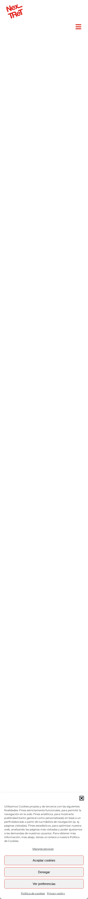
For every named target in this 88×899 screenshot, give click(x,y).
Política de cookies (33, 893)
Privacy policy (56, 893)
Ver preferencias (44, 884)
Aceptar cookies (44, 860)
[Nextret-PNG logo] (14, 6)
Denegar (44, 872)
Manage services (43, 848)
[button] (81, 798)
